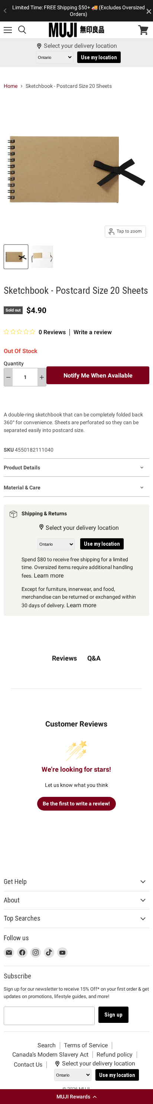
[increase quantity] (42, 377)
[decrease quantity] (8, 377)
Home (10, 86)
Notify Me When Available (98, 375)
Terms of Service (86, 1045)
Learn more (49, 575)
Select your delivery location (80, 46)
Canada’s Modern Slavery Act (50, 1054)
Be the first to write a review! (76, 804)
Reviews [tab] (64, 658)
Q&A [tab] (94, 658)
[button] (76, 1096)
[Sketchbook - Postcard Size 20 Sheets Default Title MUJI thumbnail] (16, 257)
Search (47, 1045)
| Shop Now (78, 15)
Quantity (14, 363)
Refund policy (115, 1054)
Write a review (93, 332)
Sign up (113, 1014)
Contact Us (28, 1064)
